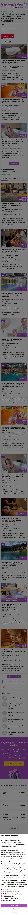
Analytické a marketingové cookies (12, 894)
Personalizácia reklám (9, 900)
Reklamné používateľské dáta (11, 898)
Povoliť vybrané (14, 909)
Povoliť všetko (14, 906)
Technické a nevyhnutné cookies (12, 892)
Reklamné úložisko (8, 896)
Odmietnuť (14, 912)
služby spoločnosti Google (18, 859)
